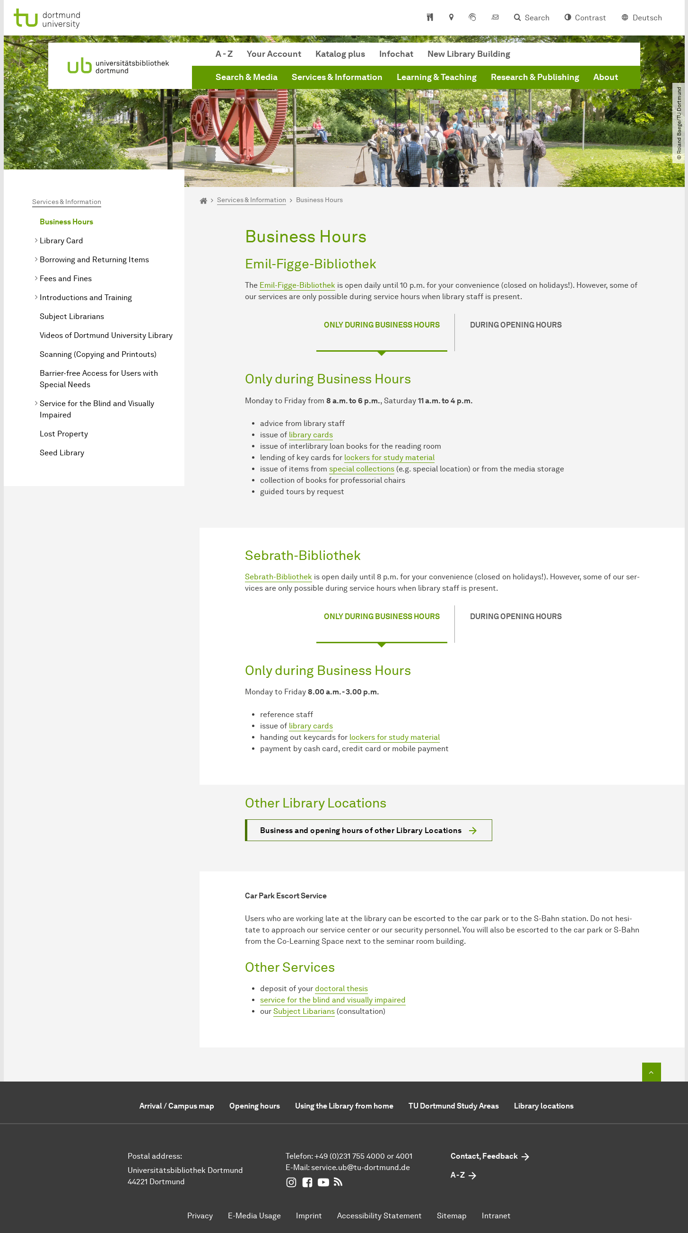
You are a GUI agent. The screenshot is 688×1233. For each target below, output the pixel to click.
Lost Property (64, 433)
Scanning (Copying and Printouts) (98, 354)
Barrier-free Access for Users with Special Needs (99, 379)
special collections (361, 468)
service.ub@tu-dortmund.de (360, 1167)
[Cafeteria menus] (430, 17)
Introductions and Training (86, 297)
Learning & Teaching (437, 77)
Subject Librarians (72, 316)
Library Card (61, 240)
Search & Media (247, 77)
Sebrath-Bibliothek (278, 576)
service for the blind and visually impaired (333, 999)
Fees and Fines (66, 278)
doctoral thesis (341, 988)
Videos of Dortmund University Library (106, 335)
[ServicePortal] (472, 17)
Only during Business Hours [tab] (382, 324)
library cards (311, 434)
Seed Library (62, 452)
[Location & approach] (451, 17)
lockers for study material (389, 457)
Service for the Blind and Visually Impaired (97, 409)
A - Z (224, 54)
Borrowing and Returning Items (94, 259)
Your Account (274, 54)
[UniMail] (495, 17)
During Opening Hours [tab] (516, 324)
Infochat (396, 54)
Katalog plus (340, 54)
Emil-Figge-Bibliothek (297, 285)
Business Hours (66, 221)
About (605, 77)
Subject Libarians (304, 1011)
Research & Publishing (535, 77)
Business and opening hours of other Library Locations (361, 830)
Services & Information (337, 77)
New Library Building (468, 54)
